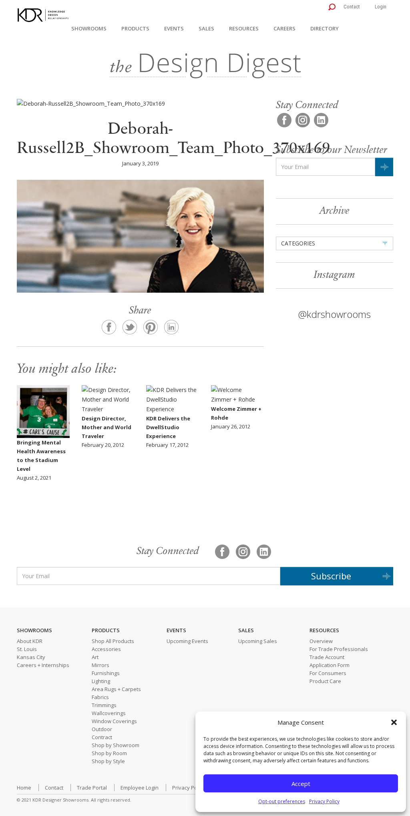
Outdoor (102, 729)
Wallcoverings (109, 713)
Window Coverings (114, 721)
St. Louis (27, 649)
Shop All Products (113, 641)
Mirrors (100, 665)
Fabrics (100, 697)
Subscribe (331, 576)
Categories (298, 243)
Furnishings (106, 673)
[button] (394, 722)
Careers (284, 28)
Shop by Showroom (115, 745)
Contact (352, 7)
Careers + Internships (43, 665)
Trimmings (104, 705)
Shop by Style (108, 761)
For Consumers (328, 673)
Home (24, 787)
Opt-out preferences (281, 801)
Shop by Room (109, 753)
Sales (206, 28)
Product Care (325, 681)
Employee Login (140, 787)
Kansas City (31, 657)
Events (174, 28)
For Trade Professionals (339, 649)
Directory (324, 28)
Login (380, 7)
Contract (102, 737)
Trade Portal (92, 787)
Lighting (101, 681)
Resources (244, 28)
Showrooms (89, 28)
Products (135, 28)
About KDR (29, 641)
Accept (300, 784)
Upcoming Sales (257, 641)
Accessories (106, 649)
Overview (321, 641)
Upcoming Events (187, 641)
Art (95, 657)
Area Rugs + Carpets (116, 689)
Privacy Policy (324, 801)
